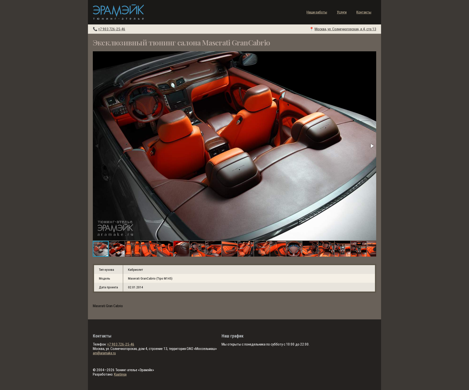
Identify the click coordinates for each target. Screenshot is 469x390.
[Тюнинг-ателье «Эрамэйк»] (118, 12)
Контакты (363, 12)
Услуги (342, 12)
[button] (372, 146)
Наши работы (317, 12)
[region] (234, 278)
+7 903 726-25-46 (111, 29)
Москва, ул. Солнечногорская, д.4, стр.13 (345, 29)
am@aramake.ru (104, 353)
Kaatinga (120, 374)
